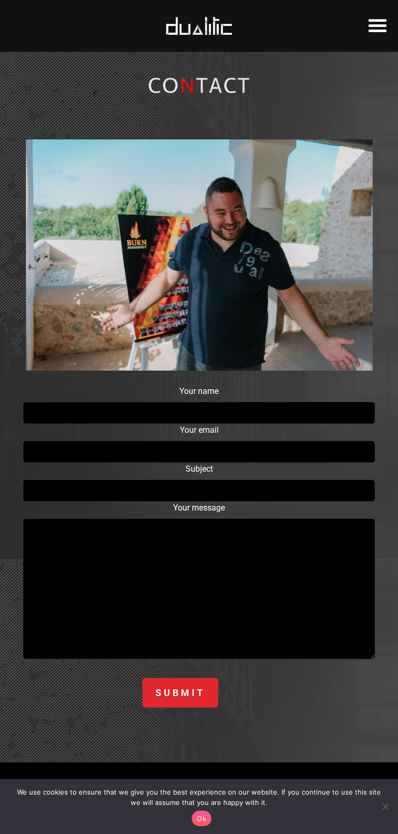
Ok (201, 818)
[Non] (385, 806)
